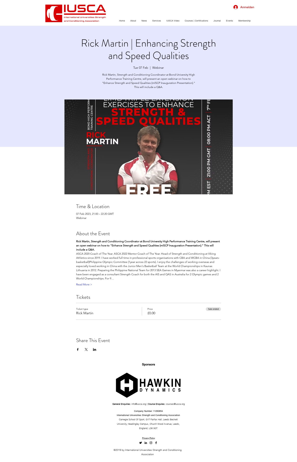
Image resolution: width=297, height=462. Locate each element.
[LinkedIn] (145, 442)
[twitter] (140, 442)
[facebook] (156, 442)
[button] (133, 20)
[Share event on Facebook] (77, 349)
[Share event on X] (86, 349)
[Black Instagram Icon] (151, 442)
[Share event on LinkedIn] (94, 349)
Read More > (84, 284)
